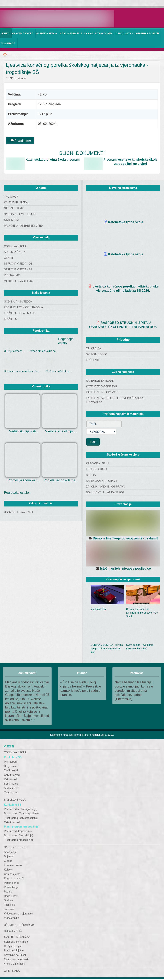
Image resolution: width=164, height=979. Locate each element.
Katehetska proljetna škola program (52, 159)
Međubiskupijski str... (23, 431)
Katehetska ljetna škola (125, 222)
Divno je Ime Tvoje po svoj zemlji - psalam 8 (125, 538)
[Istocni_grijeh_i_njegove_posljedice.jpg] (123, 553)
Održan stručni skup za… (43, 350)
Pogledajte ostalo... (17, 492)
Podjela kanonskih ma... (61, 480)
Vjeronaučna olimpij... (60, 431)
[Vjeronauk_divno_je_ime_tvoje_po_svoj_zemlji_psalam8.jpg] (123, 523)
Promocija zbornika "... (23, 480)
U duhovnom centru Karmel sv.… (23, 371)
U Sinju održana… (14, 350)
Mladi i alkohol (98, 609)
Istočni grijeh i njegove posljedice (125, 568)
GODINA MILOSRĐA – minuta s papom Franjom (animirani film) (107, 649)
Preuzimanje (22, 140)
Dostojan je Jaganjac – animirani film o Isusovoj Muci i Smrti (142, 613)
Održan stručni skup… (59, 371)
